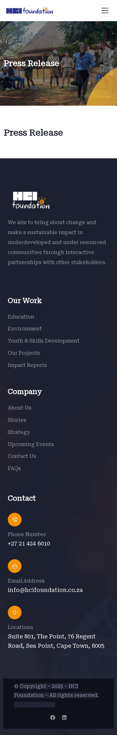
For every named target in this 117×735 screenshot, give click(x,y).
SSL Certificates (34, 705)
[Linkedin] (64, 718)
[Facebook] (53, 718)
